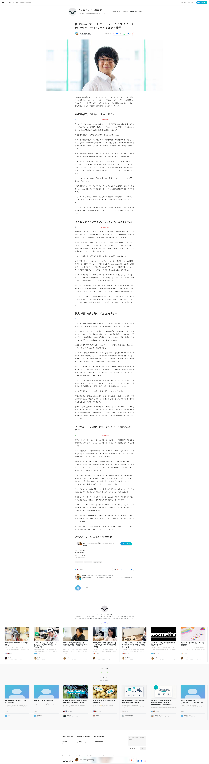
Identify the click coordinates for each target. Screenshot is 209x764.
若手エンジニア (98, 562)
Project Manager (79, 552)
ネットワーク (89, 562)
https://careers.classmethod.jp (93, 13)
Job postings (138, 11)
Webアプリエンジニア (81, 550)
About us (119, 11)
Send (142, 748)
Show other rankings (104, 680)
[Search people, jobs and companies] (192, 2)
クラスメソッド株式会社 (91, 10)
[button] (67, 737)
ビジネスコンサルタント (81, 555)
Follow (82, 13)
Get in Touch (133, 748)
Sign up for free (201, 2)
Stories (132, 11)
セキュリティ (79, 562)
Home (114, 11)
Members (126, 11)
